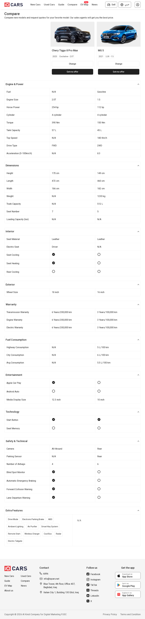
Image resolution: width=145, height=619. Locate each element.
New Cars (9, 576)
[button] (138, 5)
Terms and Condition (130, 614)
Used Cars (26, 576)
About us (8, 590)
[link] (128, 575)
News (24, 585)
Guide (7, 581)
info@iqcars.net (51, 578)
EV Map (8, 585)
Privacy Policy (110, 614)
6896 (45, 573)
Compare (25, 581)
